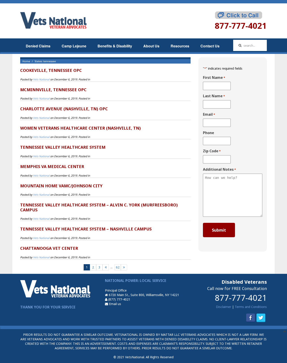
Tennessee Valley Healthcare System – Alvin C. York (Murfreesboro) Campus (99, 207)
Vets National (41, 79)
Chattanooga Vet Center (49, 248)
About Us (151, 46)
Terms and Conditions (251, 307)
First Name (214, 77)
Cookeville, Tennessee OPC (51, 70)
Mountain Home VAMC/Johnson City (61, 185)
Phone (208, 133)
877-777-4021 (241, 297)
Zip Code (212, 151)
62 (118, 267)
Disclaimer (223, 307)
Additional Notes (219, 169)
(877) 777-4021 (118, 299)
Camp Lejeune (74, 46)
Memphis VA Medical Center (52, 166)
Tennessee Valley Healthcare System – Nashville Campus (86, 229)
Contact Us (210, 46)
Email (209, 114)
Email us (114, 304)
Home (26, 61)
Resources (180, 46)
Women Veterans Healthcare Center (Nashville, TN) (80, 128)
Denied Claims (38, 46)
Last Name (214, 96)
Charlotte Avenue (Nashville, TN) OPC (64, 108)
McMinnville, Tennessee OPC (53, 89)
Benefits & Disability (115, 46)
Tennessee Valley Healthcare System (62, 147)
